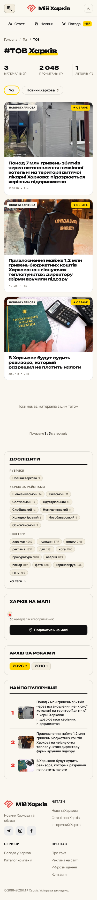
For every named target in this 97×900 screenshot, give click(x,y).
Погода (79, 23)
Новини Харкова (42, 90)
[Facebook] (31, 831)
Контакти (59, 874)
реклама (22, 549)
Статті (20, 23)
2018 (41, 666)
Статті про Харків (66, 817)
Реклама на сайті (65, 860)
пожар (20, 565)
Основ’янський (25, 525)
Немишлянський (57, 509)
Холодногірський (26, 517)
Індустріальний (56, 502)
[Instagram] (20, 831)
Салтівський (23, 502)
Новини (47, 23)
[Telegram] (8, 831)
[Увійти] (88, 8)
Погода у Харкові (18, 853)
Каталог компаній (18, 860)
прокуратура (25, 557)
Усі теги (16, 581)
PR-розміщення (64, 867)
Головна (10, 39)
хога (65, 549)
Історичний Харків (66, 824)
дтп (45, 549)
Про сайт (59, 853)
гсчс (18, 572)
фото (42, 565)
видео (74, 541)
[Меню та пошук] (9, 8)
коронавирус (68, 565)
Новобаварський (63, 517)
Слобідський (24, 509)
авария (54, 557)
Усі (11, 90)
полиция (49, 541)
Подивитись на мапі (51, 630)
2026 (20, 666)
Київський (58, 494)
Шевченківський (27, 494)
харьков (22, 541)
